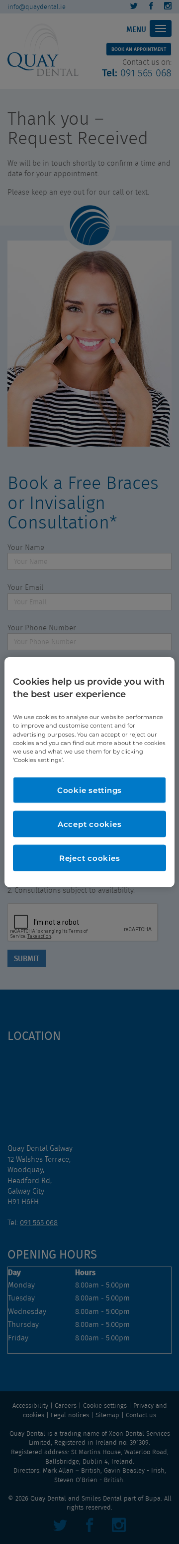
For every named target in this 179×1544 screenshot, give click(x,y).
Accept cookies (90, 823)
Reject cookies (89, 857)
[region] (89, 772)
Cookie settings (89, 789)
